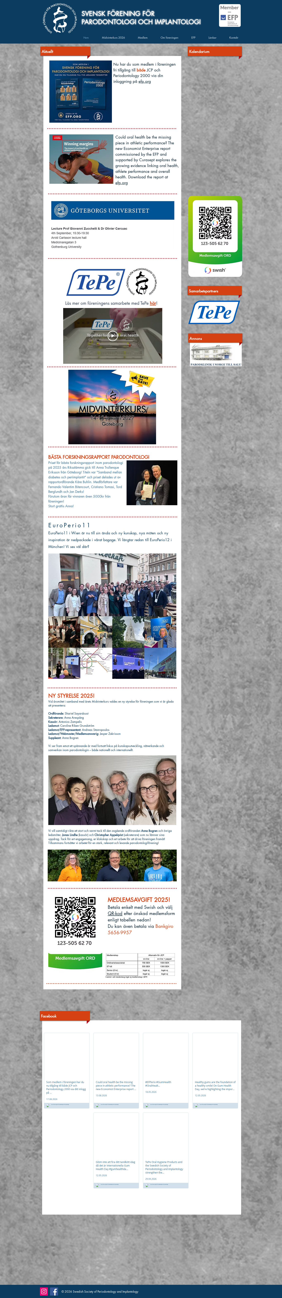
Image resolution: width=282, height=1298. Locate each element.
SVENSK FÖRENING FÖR (118, 13)
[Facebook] (54, 1291)
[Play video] (113, 336)
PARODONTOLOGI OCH (118, 22)
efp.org (145, 81)
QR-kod (115, 913)
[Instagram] (44, 1291)
